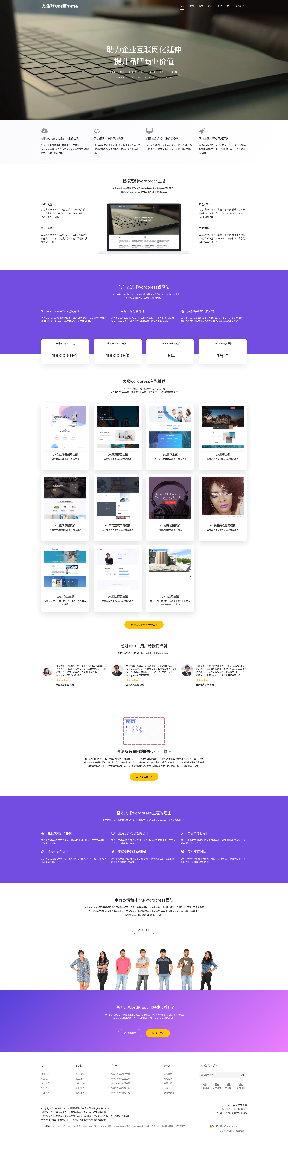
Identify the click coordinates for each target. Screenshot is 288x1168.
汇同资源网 (180, 1126)
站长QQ (228, 1088)
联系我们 (45, 1078)
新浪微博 (205, 1088)
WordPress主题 (67, 1116)
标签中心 (168, 1088)
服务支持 (80, 1074)
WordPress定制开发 (103, 1116)
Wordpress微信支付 (141, 1126)
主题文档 (168, 1083)
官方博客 (45, 1092)
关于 (229, 6)
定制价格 (80, 1083)
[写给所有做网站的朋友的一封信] (144, 731)
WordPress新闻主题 (120, 1092)
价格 (210, 6)
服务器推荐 (169, 1092)
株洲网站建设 (167, 1126)
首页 (182, 6)
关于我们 (45, 1074)
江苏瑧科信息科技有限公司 (78, 1108)
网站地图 (241, 1088)
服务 (201, 6)
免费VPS (155, 1126)
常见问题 (240, 6)
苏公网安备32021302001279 (232, 1131)
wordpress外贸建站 (122, 1126)
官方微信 (217, 1088)
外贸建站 (168, 1074)
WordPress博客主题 (120, 1088)
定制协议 (80, 1088)
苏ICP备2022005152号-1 (230, 1126)
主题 (192, 6)
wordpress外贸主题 (120, 1083)
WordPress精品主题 (120, 1074)
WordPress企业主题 (120, 1078)
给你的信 (45, 1088)
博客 (220, 6)
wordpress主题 (59, 1126)
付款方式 (80, 1092)
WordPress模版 (84, 1116)
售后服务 (80, 1078)
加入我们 (45, 1083)
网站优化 (168, 1078)
